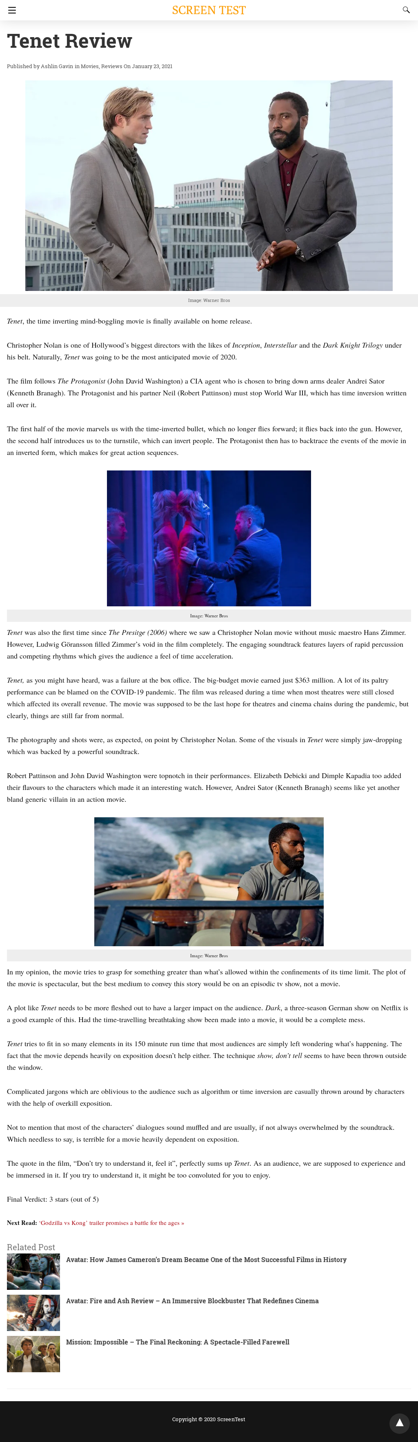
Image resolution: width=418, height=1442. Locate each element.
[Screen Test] (209, 6)
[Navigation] (10, 10)
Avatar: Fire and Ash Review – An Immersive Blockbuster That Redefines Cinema (192, 1300)
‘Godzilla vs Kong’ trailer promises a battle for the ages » (112, 1222)
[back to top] (399, 1423)
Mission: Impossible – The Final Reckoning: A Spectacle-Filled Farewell (177, 1342)
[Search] (404, 9)
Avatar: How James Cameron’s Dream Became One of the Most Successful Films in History (206, 1259)
